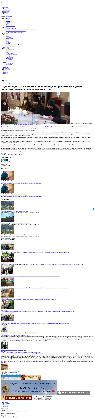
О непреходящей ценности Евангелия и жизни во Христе (14, 181)
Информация (6, 8)
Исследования (9, 56)
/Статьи (2, 341)
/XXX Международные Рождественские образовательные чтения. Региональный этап (21, 183)
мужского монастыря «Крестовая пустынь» (61, 132)
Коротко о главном (10, 26)
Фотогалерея (9, 64)
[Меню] (1, 2)
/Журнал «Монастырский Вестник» (9, 372)
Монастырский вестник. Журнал (14, 44)
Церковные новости (11, 28)
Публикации (6, 34)
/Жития (2, 334)
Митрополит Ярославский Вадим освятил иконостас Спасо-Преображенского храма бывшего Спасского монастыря (28, 299)
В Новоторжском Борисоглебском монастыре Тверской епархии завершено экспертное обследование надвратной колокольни (30, 276)
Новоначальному (10, 49)
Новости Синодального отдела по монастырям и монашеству (20, 29)
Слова (7, 23)
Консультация (9, 57)
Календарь (5, 12)
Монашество (6, 48)
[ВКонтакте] (1, 160)
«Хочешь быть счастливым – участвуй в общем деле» (13, 350)
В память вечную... (10, 53)
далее (6, 415)
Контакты (5, 13)
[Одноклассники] (3, 160)
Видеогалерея (9, 63)
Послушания (9, 59)
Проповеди (8, 21)
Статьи (7, 36)
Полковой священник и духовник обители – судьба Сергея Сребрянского (18, 332)
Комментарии (9, 38)
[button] (93, 209)
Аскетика (8, 51)
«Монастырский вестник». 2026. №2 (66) (10, 371)
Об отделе (5, 7)
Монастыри (6, 47)
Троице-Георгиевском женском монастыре (57, 126)
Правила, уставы (10, 60)
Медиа (4, 62)
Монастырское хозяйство (12, 54)
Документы (6, 11)
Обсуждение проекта (11, 46)
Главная (5, 78)
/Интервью (3, 351)
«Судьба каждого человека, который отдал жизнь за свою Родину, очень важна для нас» (21, 352)
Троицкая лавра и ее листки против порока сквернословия (14, 335)
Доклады (8, 22)
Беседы (8, 39)
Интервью (8, 37)
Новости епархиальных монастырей (14, 32)
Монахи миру (9, 58)
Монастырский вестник (6, 16)
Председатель (6, 10)
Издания (8, 43)
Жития (7, 52)
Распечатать (3, 153)
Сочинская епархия (17, 154)
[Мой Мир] (5, 160)
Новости (5, 27)
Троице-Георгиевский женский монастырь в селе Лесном (14, 211)
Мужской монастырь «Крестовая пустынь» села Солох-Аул (15, 223)
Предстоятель (6, 18)
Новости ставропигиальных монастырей (16, 31)
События (8, 19)
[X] (7, 160)
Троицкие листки (10, 24)
